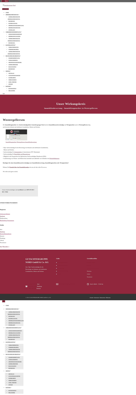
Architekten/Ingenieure (15, 62)
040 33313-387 (33, 286)
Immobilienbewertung (12, 14)
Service (8, 71)
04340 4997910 (33, 284)
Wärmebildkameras (54, 158)
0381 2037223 (32, 288)
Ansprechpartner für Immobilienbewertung (14, 18)
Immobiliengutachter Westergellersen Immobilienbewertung (21, 142)
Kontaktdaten (12, 88)
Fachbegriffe (12, 77)
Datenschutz (102, 297)
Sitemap (10, 84)
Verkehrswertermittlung (13, 32)
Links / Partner (12, 82)
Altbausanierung (13, 60)
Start (7, 12)
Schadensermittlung (14, 58)
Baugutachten (12, 66)
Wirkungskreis (12, 79)
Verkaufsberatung (13, 47)
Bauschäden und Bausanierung (22, 154)
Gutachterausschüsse (14, 75)
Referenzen (11, 21)
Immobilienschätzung (14, 27)
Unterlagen (11, 29)
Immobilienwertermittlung (16, 25)
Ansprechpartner (13, 64)
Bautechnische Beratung (13, 55)
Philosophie (11, 90)
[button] (4, 93)
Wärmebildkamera (13, 49)
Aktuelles (11, 73)
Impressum (96, 297)
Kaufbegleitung (12, 23)
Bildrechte (108, 297)
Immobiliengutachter (14, 36)
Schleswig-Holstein (5, 214)
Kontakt (8, 86)
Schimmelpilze (18, 152)
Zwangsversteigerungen (15, 34)
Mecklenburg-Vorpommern (7, 220)
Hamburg (2, 216)
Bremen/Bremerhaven (5, 234)
